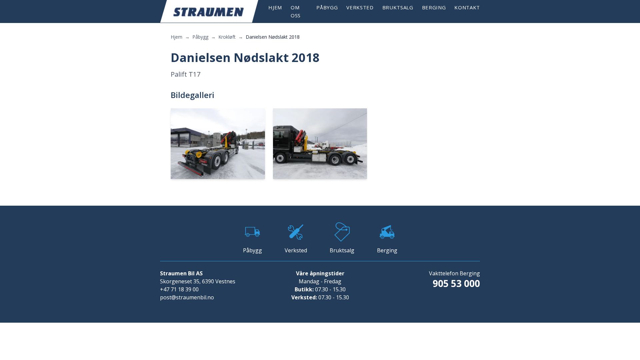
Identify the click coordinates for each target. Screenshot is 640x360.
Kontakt (467, 7)
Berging (434, 7)
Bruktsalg (397, 7)
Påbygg (327, 7)
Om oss (296, 11)
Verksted (359, 7)
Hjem (275, 7)
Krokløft (227, 37)
